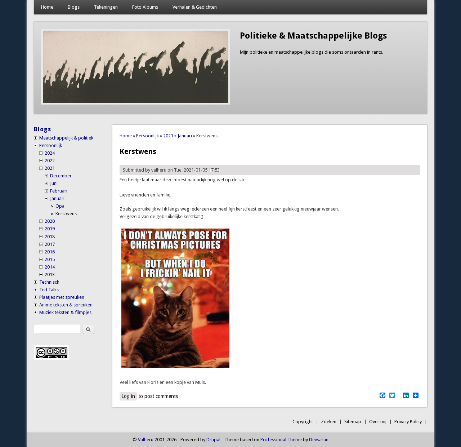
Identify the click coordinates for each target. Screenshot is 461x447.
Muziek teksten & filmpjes (65, 312)
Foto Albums (145, 7)
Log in (128, 396)
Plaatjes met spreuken (61, 297)
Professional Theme (281, 439)
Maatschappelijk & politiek (66, 138)
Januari (185, 135)
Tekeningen (106, 7)
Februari (58, 191)
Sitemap (352, 421)
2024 (50, 153)
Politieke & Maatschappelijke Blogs (313, 36)
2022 (50, 160)
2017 (50, 244)
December (61, 175)
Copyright (302, 421)
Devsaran (318, 439)
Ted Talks (49, 289)
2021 (168, 135)
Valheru (145, 439)
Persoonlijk (147, 135)
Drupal (213, 439)
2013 (50, 274)
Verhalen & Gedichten (195, 7)
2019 (50, 228)
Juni (54, 183)
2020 (50, 221)
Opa (59, 206)
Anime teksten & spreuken (66, 304)
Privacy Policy (408, 421)
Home (47, 7)
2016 (50, 252)
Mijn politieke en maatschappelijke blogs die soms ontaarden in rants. (311, 52)
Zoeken (328, 421)
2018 (50, 236)
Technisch (49, 282)
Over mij (377, 421)
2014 (50, 267)
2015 (50, 259)
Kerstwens (66, 213)
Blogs (74, 7)
